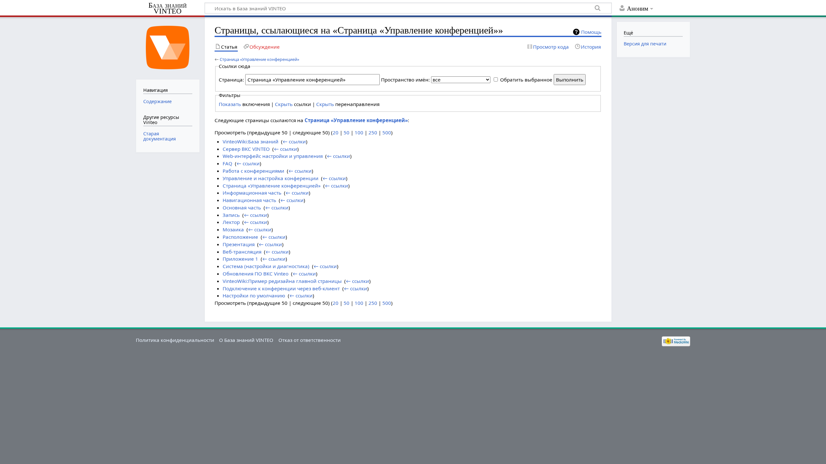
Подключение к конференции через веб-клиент (281, 288)
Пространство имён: (405, 79)
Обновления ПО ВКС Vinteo (255, 273)
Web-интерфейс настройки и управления (273, 156)
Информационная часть (252, 192)
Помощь (591, 32)
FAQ (227, 163)
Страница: (231, 79)
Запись (231, 215)
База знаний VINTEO (167, 8)
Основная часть (242, 207)
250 (372, 132)
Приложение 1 (240, 259)
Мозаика (233, 229)
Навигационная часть (249, 200)
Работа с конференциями (253, 171)
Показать (230, 104)
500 (386, 132)
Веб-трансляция (242, 251)
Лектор (231, 222)
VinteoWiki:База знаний (250, 141)
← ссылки (294, 141)
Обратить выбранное (526, 79)
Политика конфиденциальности (175, 340)
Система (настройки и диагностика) (266, 266)
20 (335, 132)
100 (359, 132)
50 (346, 132)
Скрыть (284, 104)
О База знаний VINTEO (246, 340)
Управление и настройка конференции (270, 178)
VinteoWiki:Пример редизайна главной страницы (282, 281)
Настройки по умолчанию (254, 295)
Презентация (239, 244)
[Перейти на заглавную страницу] (168, 47)
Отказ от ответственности (309, 340)
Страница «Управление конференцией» (259, 59)
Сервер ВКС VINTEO (246, 149)
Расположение (240, 237)
